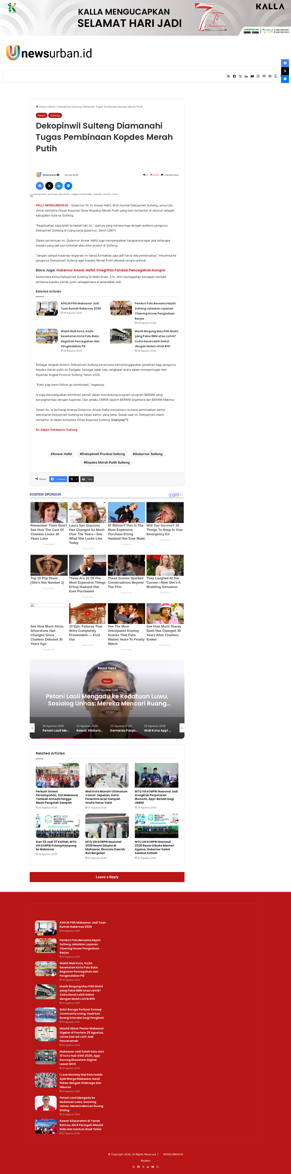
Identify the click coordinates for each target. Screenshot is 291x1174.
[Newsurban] (48, 53)
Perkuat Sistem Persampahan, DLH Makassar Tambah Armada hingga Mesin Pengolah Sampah (57, 797)
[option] (107, 699)
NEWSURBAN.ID (56, 205)
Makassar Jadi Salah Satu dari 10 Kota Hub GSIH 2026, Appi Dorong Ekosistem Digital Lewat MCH (82, 1058)
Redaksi (145, 1160)
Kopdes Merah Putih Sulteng (108, 462)
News (52, 106)
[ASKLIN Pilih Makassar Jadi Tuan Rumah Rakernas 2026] (47, 308)
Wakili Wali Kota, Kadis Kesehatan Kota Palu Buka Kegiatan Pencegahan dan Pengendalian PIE (79, 969)
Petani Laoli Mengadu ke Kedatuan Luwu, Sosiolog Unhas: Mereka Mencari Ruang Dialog (107, 703)
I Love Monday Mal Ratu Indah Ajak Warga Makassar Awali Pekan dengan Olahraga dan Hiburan (81, 1081)
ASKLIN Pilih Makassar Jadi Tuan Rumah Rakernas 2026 (83, 925)
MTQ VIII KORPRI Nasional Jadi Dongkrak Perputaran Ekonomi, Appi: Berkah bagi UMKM (156, 797)
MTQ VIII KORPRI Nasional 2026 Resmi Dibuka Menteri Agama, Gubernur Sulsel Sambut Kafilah (154, 847)
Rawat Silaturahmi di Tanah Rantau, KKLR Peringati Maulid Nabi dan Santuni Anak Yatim (81, 1125)
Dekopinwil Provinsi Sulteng (103, 454)
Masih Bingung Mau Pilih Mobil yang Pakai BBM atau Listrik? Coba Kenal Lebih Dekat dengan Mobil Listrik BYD (81, 992)
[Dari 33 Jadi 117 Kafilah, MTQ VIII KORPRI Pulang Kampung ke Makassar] (57, 826)
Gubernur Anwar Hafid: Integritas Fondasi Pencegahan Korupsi (110, 270)
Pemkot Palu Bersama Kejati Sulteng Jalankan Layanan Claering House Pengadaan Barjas (80, 946)
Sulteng (55, 115)
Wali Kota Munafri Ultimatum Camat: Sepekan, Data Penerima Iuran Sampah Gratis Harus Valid (106, 797)
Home (42, 106)
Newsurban (49, 174)
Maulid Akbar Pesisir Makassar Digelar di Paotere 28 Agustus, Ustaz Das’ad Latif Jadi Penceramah (82, 1034)
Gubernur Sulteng (149, 454)
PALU (39, 205)
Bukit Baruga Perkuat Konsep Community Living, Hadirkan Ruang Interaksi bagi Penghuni (82, 1013)
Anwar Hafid (62, 454)
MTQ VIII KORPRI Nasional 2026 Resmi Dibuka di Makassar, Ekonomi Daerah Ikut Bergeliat (105, 847)
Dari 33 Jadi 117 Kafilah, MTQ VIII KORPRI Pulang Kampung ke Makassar (56, 845)
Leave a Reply (107, 877)
